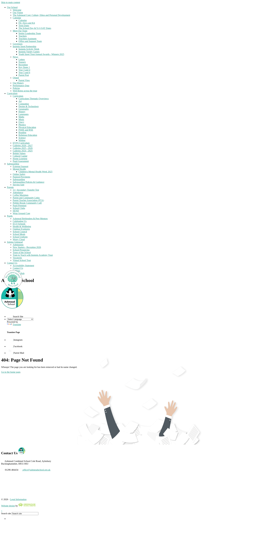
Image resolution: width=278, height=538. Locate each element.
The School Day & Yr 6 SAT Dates (35, 28)
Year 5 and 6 (24, 72)
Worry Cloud (19, 239)
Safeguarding (13, 164)
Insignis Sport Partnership (24, 46)
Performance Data (21, 85)
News (15, 57)
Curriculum (12, 93)
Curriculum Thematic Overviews (34, 98)
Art (20, 101)
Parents (10, 187)
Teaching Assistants (27, 38)
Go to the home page (10, 372)
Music (21, 119)
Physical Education (27, 127)
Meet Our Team (20, 31)
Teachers (23, 36)
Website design (8, 506)
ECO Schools (19, 224)
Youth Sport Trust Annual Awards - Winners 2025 (41, 54)
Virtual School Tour (22, 260)
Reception (23, 64)
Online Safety (19, 174)
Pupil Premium (19, 205)
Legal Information (18, 499)
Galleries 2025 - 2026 (23, 148)
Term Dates (24, 25)
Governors (17, 44)
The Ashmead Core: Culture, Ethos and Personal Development (41, 15)
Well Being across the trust (25, 91)
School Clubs (19, 208)
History (22, 111)
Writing (22, 140)
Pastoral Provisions (21, 177)
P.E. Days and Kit (27, 23)
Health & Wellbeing (22, 226)
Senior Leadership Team (30, 33)
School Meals (19, 234)
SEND (16, 211)
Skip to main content (10, 2)
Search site (6, 513)
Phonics (22, 124)
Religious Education (28, 135)
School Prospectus (21, 250)
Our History (18, 83)
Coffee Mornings (20, 195)
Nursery (22, 62)
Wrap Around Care (21, 213)
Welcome (17, 10)
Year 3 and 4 (24, 70)
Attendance (18, 192)
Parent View (24, 80)
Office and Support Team (30, 41)
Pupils (10, 216)
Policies (16, 88)
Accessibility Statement (23, 265)
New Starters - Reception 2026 (27, 247)
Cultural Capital (20, 156)
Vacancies (17, 257)
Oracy (21, 122)
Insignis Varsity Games (29, 51)
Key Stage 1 (24, 67)
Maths (21, 117)
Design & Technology (29, 106)
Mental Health (19, 169)
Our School (12, 7)
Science (22, 137)
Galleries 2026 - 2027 (23, 145)
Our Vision (18, 12)
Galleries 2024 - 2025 (23, 151)
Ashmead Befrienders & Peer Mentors (30, 218)
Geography (24, 109)
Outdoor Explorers (21, 229)
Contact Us (12, 263)
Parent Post (24, 75)
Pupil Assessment (21, 161)
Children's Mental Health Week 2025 (35, 171)
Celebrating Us (19, 221)
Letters (22, 59)
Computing (24, 104)
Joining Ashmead (15, 242)
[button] (10, 314)
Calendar (17, 18)
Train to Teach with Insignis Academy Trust (33, 255)
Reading (22, 132)
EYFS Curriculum (21, 143)
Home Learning (20, 158)
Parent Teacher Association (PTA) (28, 200)
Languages (24, 114)
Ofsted (16, 78)
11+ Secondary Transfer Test (26, 190)
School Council (20, 231)
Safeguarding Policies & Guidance (28, 182)
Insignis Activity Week (29, 49)
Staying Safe (18, 184)
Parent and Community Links (26, 197)
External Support (20, 166)
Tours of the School (22, 252)
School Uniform (20, 237)
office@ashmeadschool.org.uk (36, 470)
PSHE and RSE (26, 130)
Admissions (18, 244)
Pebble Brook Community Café (27, 203)
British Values (19, 153)
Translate (17, 324)
